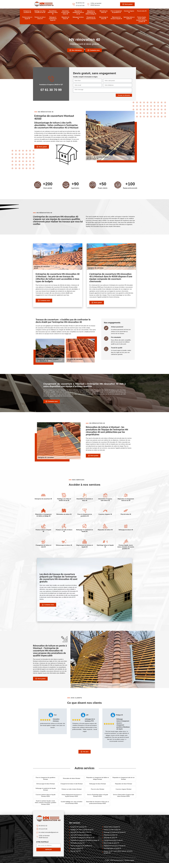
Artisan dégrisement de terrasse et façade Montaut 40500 (71, 795)
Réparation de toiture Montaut (123, 783)
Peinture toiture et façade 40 (27, 17)
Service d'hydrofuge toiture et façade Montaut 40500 (97, 795)
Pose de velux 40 (141, 11)
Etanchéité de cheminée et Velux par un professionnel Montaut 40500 (97, 802)
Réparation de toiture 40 (65, 17)
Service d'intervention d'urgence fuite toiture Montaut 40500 (123, 795)
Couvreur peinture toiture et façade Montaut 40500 (45, 795)
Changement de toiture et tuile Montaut (71, 783)
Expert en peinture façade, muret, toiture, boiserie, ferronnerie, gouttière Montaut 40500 (45, 802)
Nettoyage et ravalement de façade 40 (53, 18)
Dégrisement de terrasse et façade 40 (116, 17)
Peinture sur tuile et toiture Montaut (72, 789)
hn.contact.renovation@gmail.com (48, 832)
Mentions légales (129, 860)
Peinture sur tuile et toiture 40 (40, 17)
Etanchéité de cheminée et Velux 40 (53, 12)
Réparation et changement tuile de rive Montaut (123, 778)
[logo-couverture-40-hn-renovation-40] (44, 6)
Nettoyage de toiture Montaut (97, 783)
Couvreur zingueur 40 (129, 11)
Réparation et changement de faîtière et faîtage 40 (91, 12)
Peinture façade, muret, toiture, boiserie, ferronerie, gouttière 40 (141, 19)
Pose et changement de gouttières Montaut (45, 778)
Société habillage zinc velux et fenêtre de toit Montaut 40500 (71, 802)
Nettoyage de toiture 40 (78, 17)
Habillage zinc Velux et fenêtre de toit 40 (40, 11)
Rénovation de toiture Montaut (71, 778)
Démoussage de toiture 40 (103, 17)
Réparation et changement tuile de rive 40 (78, 12)
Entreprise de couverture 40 (27, 11)
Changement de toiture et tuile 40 (90, 17)
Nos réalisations (77, 50)
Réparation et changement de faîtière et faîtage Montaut (97, 778)
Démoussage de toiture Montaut (45, 783)
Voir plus (85, 751)
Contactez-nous (95, 50)
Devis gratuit (128, 4)
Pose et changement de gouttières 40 (116, 11)
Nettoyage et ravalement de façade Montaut (46, 789)
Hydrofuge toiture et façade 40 (129, 17)
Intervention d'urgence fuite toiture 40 (65, 12)
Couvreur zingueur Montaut (123, 789)
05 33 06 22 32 (80, 3)
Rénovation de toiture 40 (103, 11)
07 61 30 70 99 (80, 5)
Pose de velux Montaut (97, 789)
